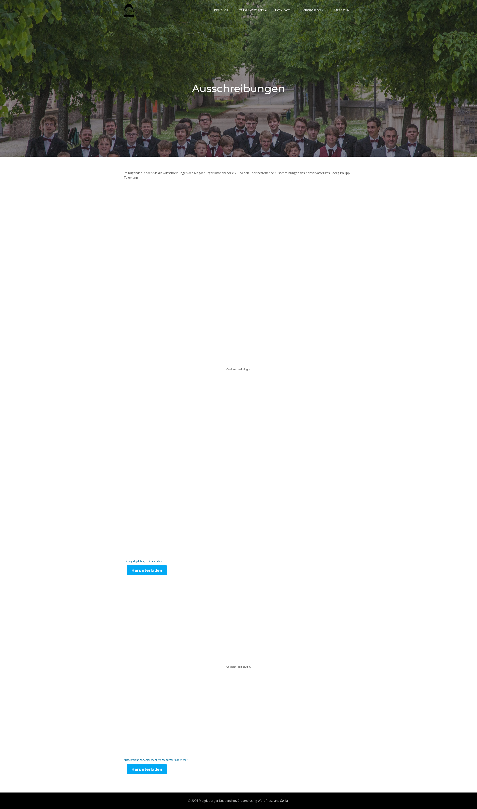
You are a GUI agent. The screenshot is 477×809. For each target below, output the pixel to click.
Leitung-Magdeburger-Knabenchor (143, 561)
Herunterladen (146, 570)
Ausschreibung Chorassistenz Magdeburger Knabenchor (155, 759)
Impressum (342, 10)
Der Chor (221, 10)
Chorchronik (313, 10)
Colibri (284, 801)
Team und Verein (251, 10)
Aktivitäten (284, 10)
